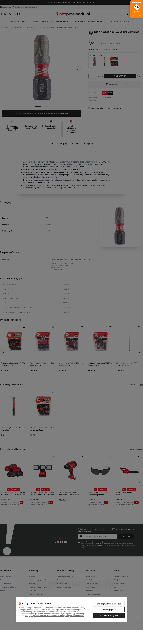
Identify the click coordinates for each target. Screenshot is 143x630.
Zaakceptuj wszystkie (108, 615)
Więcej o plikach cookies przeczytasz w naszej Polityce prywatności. (54, 616)
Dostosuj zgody (109, 610)
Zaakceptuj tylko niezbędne (109, 604)
